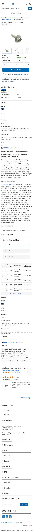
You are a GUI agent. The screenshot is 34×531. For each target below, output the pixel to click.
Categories (8, 18)
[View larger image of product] (7, 50)
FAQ (5, 472)
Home (2, 18)
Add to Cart (17, 70)
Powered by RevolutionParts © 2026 (11, 522)
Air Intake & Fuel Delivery (19, 18)
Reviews (7, 415)
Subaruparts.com (6, 184)
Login (6, 450)
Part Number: (5, 97)
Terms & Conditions (11, 477)
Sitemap (7, 410)
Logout (6, 461)
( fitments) (16, 293)
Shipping (7, 488)
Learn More (11, 81)
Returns (7, 483)
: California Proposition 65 (12, 148)
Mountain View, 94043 (21, 74)
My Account (8, 445)
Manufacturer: (5, 95)
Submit (24, 505)
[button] (28, 372)
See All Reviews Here (10, 370)
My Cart (7, 456)
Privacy (6, 493)
